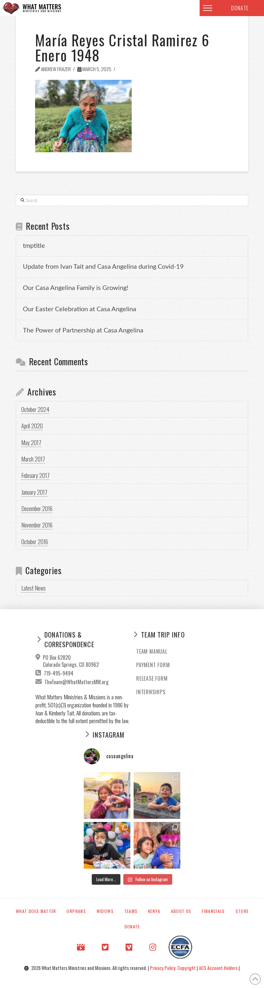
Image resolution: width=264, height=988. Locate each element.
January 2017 (34, 492)
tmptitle (34, 246)
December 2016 (36, 508)
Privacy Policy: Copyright (173, 968)
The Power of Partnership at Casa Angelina (83, 330)
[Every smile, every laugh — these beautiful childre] (157, 795)
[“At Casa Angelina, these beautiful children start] (157, 845)
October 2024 (35, 409)
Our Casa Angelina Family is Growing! (75, 288)
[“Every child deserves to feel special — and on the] (107, 845)
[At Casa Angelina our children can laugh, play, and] (107, 795)
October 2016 (34, 541)
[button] (208, 8)
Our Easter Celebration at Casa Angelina (79, 309)
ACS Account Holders (219, 968)
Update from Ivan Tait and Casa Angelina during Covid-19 (103, 267)
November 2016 (36, 525)
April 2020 (32, 426)
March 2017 (33, 459)
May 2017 (31, 442)
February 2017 (35, 475)
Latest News (33, 588)
